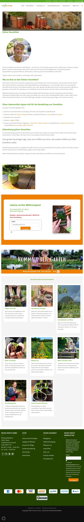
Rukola (18, 114)
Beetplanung (35, 360)
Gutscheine (26, 455)
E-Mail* (13, 221)
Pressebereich (48, 459)
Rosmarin (71, 123)
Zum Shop (48, 1)
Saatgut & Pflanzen (28, 442)
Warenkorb (78, 1)
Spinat (60, 114)
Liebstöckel (63, 123)
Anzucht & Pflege (28, 445)
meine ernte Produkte (29, 438)
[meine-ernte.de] (7, 6)
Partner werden (48, 455)
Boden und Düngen (10, 360)
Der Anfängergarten (10, 403)
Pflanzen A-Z (40, 5)
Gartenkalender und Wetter (65, 320)
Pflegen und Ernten (10, 308)
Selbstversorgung (53, 5)
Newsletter (62, 1)
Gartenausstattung (28, 449)
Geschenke (26, 452)
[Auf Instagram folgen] (6, 454)
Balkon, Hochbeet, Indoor (65, 360)
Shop (22, 5)
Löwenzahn (33, 123)
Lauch (49, 114)
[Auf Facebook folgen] (2, 454)
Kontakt (55, 1)
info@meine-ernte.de (8, 443)
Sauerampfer (18, 125)
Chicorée (24, 114)
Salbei (24, 125)
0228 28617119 (6, 445)
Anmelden (25, 229)
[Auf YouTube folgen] (12, 454)
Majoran (46, 123)
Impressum (31, 508)
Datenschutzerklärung (49, 508)
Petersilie (30, 125)
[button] (82, 5)
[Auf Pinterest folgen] (9, 454)
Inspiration (66, 5)
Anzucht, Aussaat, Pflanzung (39, 403)
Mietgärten (30, 5)
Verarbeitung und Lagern (38, 308)
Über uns (76, 5)
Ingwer (12, 120)
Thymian (40, 123)
